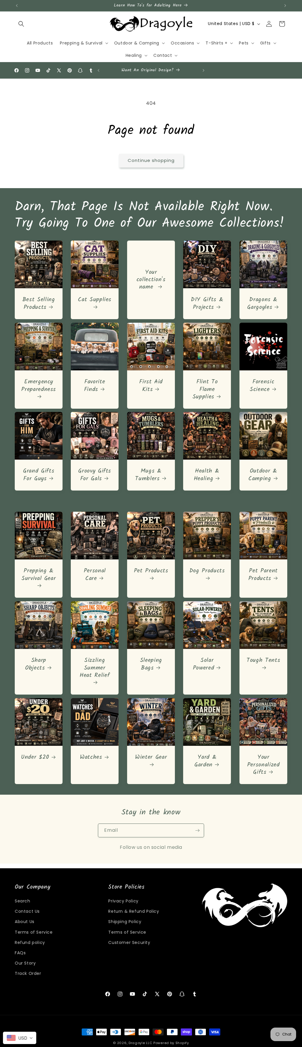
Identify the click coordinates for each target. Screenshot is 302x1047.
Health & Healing (206, 475)
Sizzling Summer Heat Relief (95, 668)
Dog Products (207, 572)
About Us (25, 922)
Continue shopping (151, 160)
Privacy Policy (123, 901)
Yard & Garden (205, 761)
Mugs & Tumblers (148, 475)
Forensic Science (262, 385)
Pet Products (151, 572)
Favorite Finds (94, 385)
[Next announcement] (285, 5)
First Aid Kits (151, 385)
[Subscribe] (197, 830)
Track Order (28, 973)
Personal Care (95, 575)
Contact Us (27, 911)
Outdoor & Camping (262, 475)
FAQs (20, 953)
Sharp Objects (35, 664)
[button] (21, 23)
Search (22, 901)
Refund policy (30, 942)
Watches (91, 757)
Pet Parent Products (263, 575)
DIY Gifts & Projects (207, 303)
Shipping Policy (124, 922)
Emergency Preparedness (38, 386)
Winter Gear (151, 758)
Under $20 (35, 757)
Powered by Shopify (171, 1043)
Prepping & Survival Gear (39, 575)
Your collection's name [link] (151, 280)
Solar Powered (203, 664)
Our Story (25, 963)
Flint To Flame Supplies (205, 389)
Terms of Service (34, 932)
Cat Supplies (95, 300)
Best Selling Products (38, 303)
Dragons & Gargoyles (262, 303)
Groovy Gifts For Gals (94, 475)
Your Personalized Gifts (263, 765)
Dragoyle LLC (140, 1043)
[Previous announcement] (16, 5)
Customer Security (129, 942)
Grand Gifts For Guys (38, 475)
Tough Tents (263, 661)
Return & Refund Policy (133, 911)
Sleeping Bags (151, 664)
